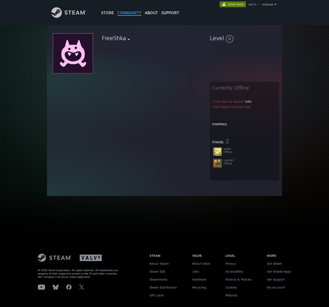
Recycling (199, 287)
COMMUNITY (129, 12)
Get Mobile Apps (279, 271)
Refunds (231, 295)
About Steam (159, 263)
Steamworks (158, 279)
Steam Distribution (163, 287)
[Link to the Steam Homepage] (68, 16)
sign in (252, 4)
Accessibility (234, 271)
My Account (276, 287)
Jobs (195, 271)
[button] (244, 38)
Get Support (276, 279)
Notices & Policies (238, 279)
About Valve (201, 263)
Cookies (231, 287)
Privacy (230, 263)
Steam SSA (157, 271)
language (267, 4)
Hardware (199, 279)
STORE (107, 12)
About (151, 12)
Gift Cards (157, 295)
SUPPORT (170, 12)
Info (248, 101)
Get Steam (274, 263)
